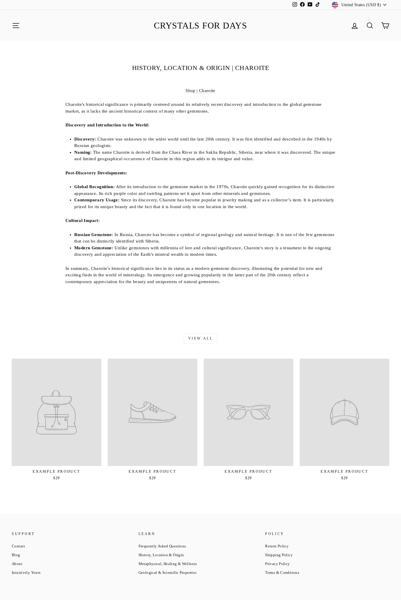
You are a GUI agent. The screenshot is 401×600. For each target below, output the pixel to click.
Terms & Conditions (282, 573)
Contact (18, 546)
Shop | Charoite (200, 90)
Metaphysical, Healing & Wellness (168, 564)
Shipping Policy (279, 555)
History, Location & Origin (161, 555)
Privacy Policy (277, 564)
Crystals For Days (200, 25)
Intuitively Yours (26, 573)
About (17, 564)
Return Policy (277, 546)
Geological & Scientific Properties (168, 573)
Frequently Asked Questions (162, 546)
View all (200, 338)
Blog (16, 555)
